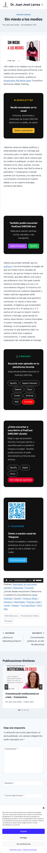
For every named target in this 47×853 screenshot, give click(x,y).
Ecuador (8, 621)
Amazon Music (30, 598)
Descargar (18, 588)
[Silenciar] (34, 580)
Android (29, 395)
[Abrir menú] (42, 4)
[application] (23, 580)
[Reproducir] (6, 580)
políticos (8, 266)
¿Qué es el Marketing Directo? (12, 637)
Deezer (18, 389)
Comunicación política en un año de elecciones (35, 639)
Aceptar (23, 831)
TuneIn (17, 395)
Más (6, 609)
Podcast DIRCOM (23, 15)
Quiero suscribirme (23, 130)
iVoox (29, 389)
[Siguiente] (40, 687)
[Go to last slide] (6, 687)
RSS (17, 402)
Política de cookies (15, 849)
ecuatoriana (9, 80)
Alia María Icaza (23, 80)
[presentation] (23, 677)
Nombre (9, 783)
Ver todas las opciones (21, 480)
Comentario (11, 749)
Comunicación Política (30, 616)
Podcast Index (34, 602)
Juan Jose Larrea (12, 25)
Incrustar (29, 588)
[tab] (19, 710)
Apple (25, 467)
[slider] (39, 580)
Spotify (33, 246)
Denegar (23, 838)
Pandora (8, 602)
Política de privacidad (30, 849)
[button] (43, 808)
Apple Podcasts (17, 246)
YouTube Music (28, 605)
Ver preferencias (23, 844)
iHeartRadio (19, 602)
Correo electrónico (14, 795)
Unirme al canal (17, 560)
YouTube (28, 402)
